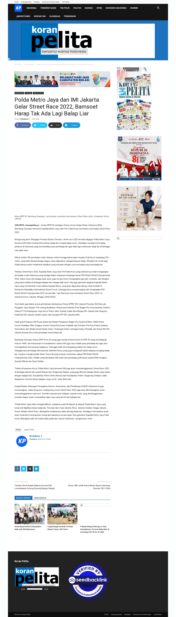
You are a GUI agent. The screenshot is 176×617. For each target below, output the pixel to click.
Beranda (18, 64)
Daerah (89, 8)
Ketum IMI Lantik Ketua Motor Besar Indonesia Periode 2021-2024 (89, 487)
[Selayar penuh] (55, 589)
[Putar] (18, 589)
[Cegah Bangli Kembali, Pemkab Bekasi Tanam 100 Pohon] (62, 514)
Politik (77, 8)
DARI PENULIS (40, 498)
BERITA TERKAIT (23, 498)
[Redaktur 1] (21, 441)
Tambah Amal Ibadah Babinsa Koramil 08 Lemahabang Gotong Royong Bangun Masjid (35, 487)
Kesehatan (40, 16)
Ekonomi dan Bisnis (116, 8)
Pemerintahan (48, 8)
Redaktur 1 (25, 119)
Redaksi (37, 2)
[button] (158, 8)
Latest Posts (29, 430)
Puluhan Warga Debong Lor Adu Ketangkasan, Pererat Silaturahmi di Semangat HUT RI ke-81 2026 (94, 529)
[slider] (34, 589)
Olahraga (54, 16)
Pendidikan (70, 16)
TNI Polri (65, 8)
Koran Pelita (45, 439)
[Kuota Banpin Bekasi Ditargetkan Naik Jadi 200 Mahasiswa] (30, 514)
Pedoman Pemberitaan (50, 2)
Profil (16, 2)
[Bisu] (51, 589)
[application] (37, 579)
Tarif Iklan (65, 2)
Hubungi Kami (26, 2)
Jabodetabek (23, 16)
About (18, 430)
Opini (99, 8)
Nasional (32, 8)
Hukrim (134, 8)
